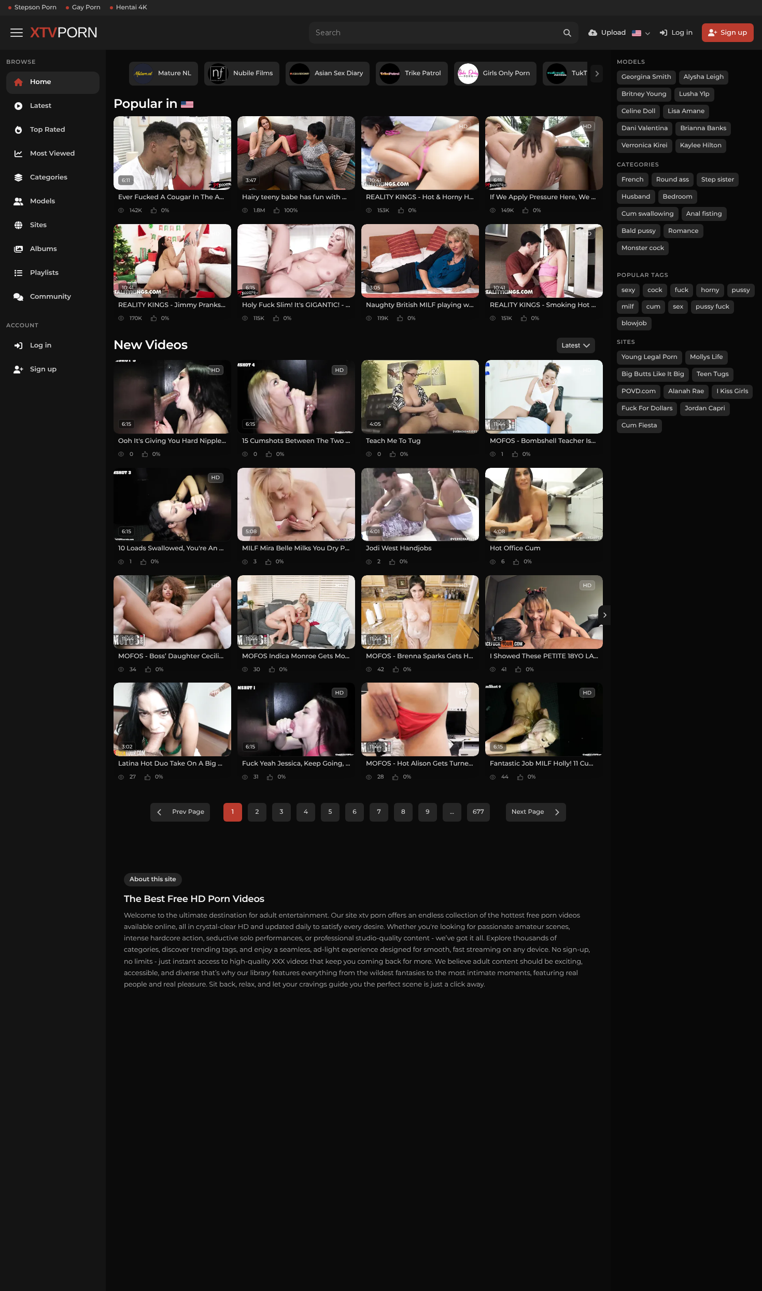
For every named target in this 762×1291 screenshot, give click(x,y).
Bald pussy (639, 231)
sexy (628, 290)
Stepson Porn (36, 7)
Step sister (717, 180)
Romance (683, 231)
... (452, 812)
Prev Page (188, 812)
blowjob (634, 323)
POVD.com (639, 391)
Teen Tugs (713, 374)
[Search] (567, 33)
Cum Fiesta (639, 425)
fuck (682, 290)
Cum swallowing (648, 214)
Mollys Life (706, 357)
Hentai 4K (131, 7)
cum (653, 307)
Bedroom (678, 197)
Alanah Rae (686, 391)
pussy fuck (712, 307)
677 (478, 812)
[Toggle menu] (16, 32)
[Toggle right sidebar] (604, 615)
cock (654, 290)
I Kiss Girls (732, 391)
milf (628, 307)
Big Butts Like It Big (653, 374)
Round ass (672, 180)
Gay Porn (86, 7)
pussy (741, 290)
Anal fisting (704, 214)
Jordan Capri (705, 408)
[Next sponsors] (596, 73)
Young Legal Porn (650, 357)
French (633, 180)
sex (678, 307)
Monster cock (643, 248)
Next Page (528, 812)
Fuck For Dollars (647, 408)
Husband (636, 197)
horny (710, 290)
